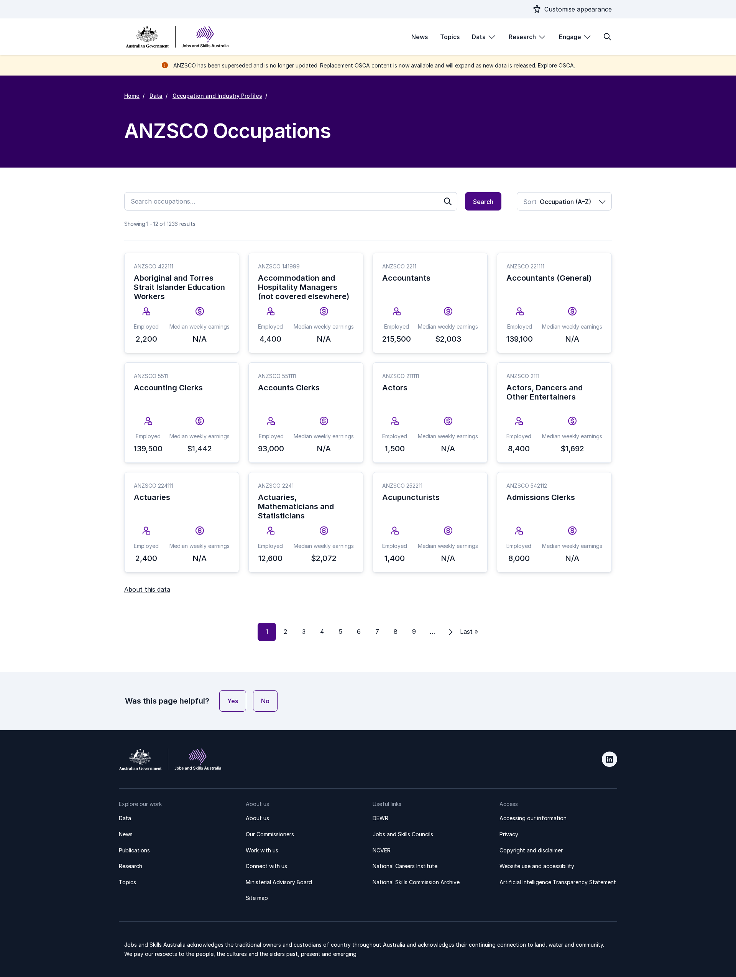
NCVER (382, 850)
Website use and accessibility (536, 866)
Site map (257, 898)
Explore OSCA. (556, 65)
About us (257, 818)
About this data (147, 589)
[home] (177, 37)
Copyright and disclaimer (531, 850)
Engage (570, 37)
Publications (134, 850)
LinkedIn (609, 759)
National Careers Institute (405, 866)
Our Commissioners (270, 834)
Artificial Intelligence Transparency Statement (557, 882)
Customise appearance (578, 9)
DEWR (380, 818)
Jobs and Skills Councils (403, 834)
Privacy (508, 834)
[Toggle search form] (607, 37)
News (419, 37)
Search (483, 202)
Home (132, 95)
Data (479, 37)
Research (522, 37)
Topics (450, 37)
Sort (530, 202)
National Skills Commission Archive (416, 882)
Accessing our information (533, 818)
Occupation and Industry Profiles (217, 95)
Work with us (262, 850)
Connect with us (266, 866)
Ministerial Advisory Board (279, 882)
